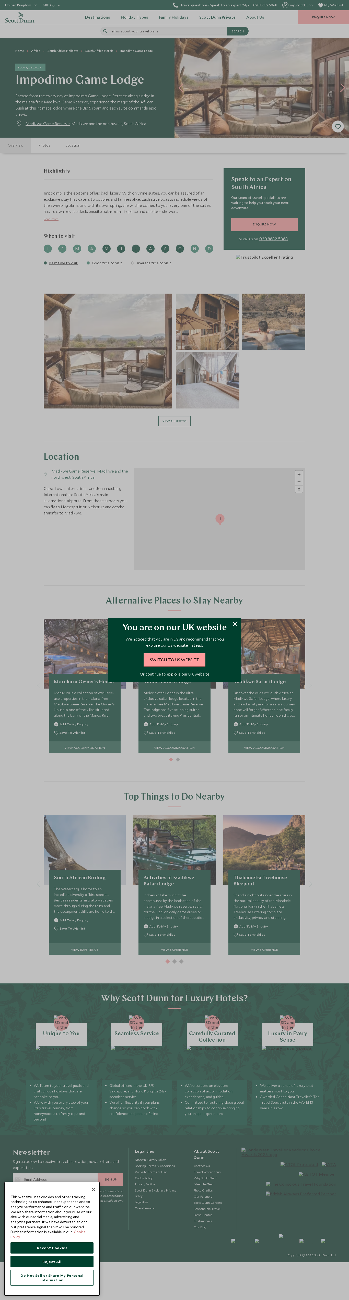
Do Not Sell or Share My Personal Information (52, 1277)
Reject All (52, 1261)
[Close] (93, 1189)
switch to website (174, 659)
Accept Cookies (52, 1248)
